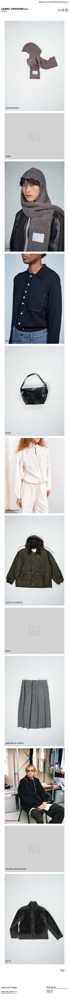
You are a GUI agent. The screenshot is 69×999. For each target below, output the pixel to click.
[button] (63, 10)
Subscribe (50, 991)
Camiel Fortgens (11, 987)
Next (62, 970)
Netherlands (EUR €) (8, 992)
